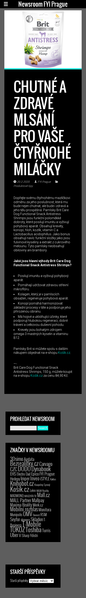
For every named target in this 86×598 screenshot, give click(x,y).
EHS (13, 473)
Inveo (34, 478)
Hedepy (15, 479)
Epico (35, 474)
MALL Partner (20, 500)
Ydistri (34, 535)
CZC (13, 469)
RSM (43, 514)
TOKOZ (17, 529)
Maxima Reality (21, 505)
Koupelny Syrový (42, 484)
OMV (27, 514)
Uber (14, 534)
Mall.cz (43, 495)
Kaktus (53, 479)
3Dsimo (16, 458)
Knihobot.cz (22, 483)
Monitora (45, 509)
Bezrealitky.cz (24, 463)
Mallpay (38, 500)
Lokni (33, 490)
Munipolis (16, 514)
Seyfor (15, 519)
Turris (46, 530)
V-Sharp (24, 535)
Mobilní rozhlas (24, 509)
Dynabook (41, 468)
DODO (24, 468)
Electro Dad (24, 474)
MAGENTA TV (30, 496)
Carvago (46, 463)
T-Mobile (31, 524)
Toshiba (34, 529)
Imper (25, 478)
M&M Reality (42, 490)
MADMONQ (17, 495)
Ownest (36, 515)
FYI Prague (44, 181)
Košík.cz (64, 352)
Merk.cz (38, 505)
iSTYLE (45, 479)
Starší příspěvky (19, 580)
